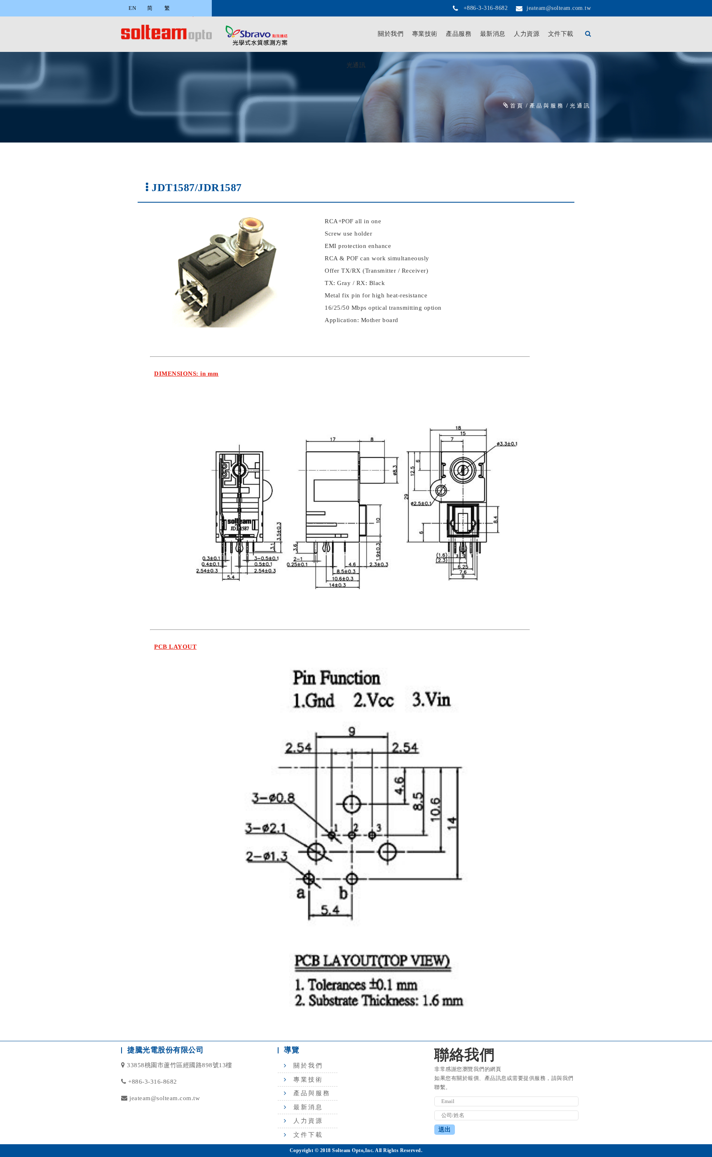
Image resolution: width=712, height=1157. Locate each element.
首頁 (517, 106)
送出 (444, 1129)
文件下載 (561, 33)
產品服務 (458, 33)
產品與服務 (546, 106)
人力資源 (526, 33)
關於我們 (390, 33)
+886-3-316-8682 (486, 8)
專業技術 (425, 33)
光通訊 (580, 106)
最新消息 (493, 33)
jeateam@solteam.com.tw (559, 8)
